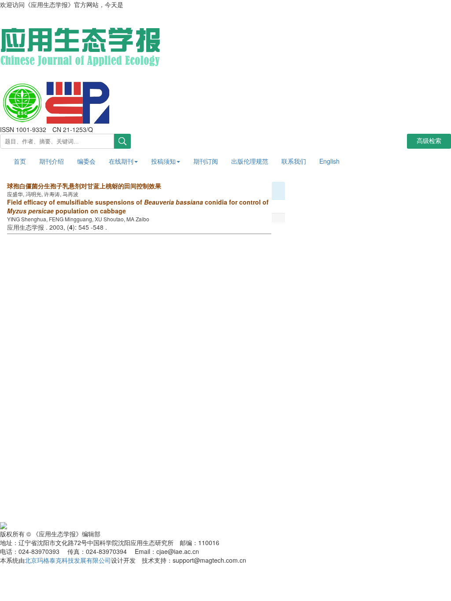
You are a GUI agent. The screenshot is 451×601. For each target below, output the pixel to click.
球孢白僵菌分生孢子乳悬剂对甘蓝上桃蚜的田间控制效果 (84, 185)
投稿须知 (163, 161)
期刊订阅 (205, 161)
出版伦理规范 (249, 161)
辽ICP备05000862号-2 (132, 524)
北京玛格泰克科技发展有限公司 (68, 560)
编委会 (86, 161)
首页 (20, 161)
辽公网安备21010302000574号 (50, 524)
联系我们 (293, 161)
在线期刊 (121, 161)
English (329, 161)
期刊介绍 (51, 161)
